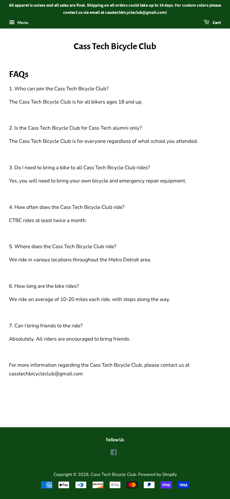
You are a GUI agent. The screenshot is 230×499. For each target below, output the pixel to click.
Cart (216, 23)
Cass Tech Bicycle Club (115, 46)
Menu (22, 23)
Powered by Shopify (157, 474)
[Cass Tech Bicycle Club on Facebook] (113, 453)
